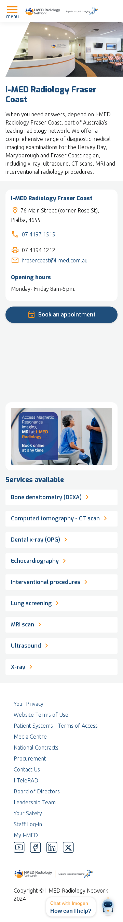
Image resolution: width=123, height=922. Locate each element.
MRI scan (22, 624)
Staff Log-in (28, 824)
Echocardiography (35, 560)
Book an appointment (67, 314)
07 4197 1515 (38, 234)
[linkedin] (51, 847)
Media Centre (30, 736)
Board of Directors (37, 791)
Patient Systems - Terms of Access (56, 726)
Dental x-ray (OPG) (35, 539)
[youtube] (19, 847)
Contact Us (27, 769)
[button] (71, 907)
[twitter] (68, 847)
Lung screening (32, 603)
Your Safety (28, 813)
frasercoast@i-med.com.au (54, 260)
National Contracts (36, 747)
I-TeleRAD (26, 780)
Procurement (30, 758)
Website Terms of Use (41, 715)
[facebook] (35, 847)
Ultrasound (26, 645)
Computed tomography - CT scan (55, 518)
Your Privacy (28, 704)
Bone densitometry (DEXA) (46, 497)
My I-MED (26, 835)
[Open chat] (108, 907)
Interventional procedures (45, 582)
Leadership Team (35, 802)
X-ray (19, 667)
